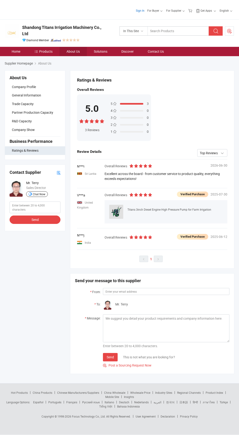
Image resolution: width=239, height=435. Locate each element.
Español (38, 402)
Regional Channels (189, 392)
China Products (42, 392)
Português (54, 402)
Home (16, 51)
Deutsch (124, 402)
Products (46, 51)
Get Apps (206, 10)
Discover (127, 51)
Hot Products (19, 392)
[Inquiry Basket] (190, 10)
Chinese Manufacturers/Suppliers (78, 392)
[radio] (81, 121)
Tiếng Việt (105, 406)
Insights (129, 397)
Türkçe (224, 402)
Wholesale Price (140, 392)
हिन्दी (195, 402)
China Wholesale (114, 392)
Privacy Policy (189, 416)
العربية (157, 402)
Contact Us (156, 51)
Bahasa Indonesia (128, 406)
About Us (73, 51)
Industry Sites (163, 392)
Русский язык (91, 402)
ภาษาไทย (209, 402)
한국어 (170, 402)
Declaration (168, 416)
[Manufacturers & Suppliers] (35, 9)
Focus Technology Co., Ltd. (89, 416)
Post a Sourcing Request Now (127, 365)
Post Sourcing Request (229, 31)
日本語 (183, 402)
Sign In (140, 10)
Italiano (109, 402)
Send (35, 219)
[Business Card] (58, 172)
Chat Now (39, 194)
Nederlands (141, 402)
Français (71, 402)
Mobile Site (112, 397)
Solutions (100, 51)
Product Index (214, 392)
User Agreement (146, 416)
